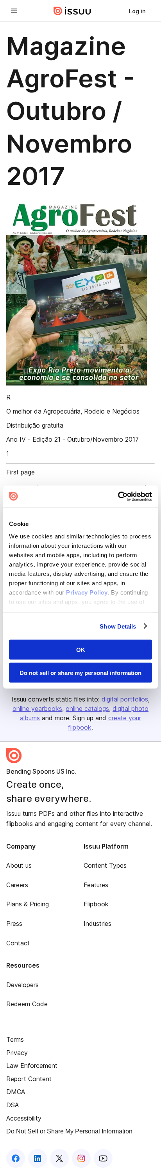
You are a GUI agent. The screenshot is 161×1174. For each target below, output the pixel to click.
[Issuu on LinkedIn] (37, 1158)
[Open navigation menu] (14, 11)
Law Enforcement (31, 1065)
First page (20, 472)
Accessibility (23, 1118)
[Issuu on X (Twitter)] (59, 1158)
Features (96, 885)
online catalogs (87, 708)
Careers (17, 885)
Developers (22, 985)
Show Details (118, 626)
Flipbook (96, 904)
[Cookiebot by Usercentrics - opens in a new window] (118, 496)
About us (19, 865)
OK (80, 649)
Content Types (105, 865)
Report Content (29, 1079)
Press (14, 923)
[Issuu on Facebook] (15, 1158)
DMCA (15, 1092)
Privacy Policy (86, 592)
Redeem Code (27, 1004)
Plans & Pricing (27, 904)
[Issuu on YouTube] (103, 1158)
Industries (97, 923)
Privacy (17, 1053)
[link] (137, 11)
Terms (15, 1039)
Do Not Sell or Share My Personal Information (69, 1131)
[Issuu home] (72, 11)
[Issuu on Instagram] (81, 1158)
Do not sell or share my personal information (80, 672)
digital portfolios (125, 699)
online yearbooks (37, 708)
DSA (12, 1105)
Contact (18, 943)
